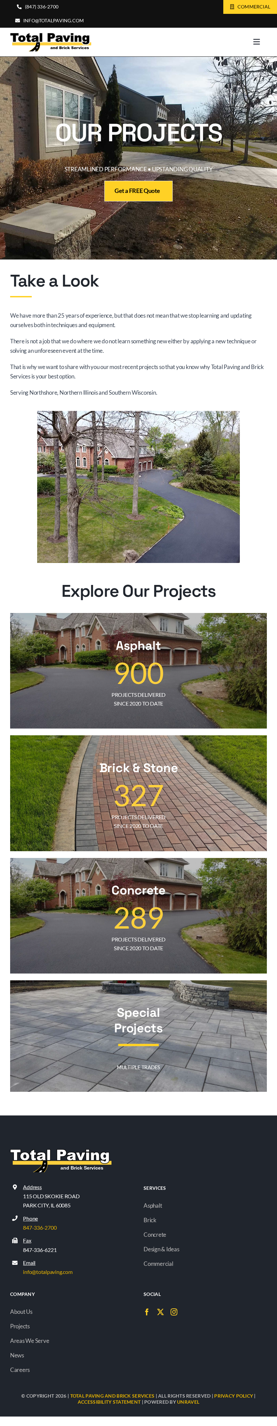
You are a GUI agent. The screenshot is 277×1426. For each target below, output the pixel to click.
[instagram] (174, 1312)
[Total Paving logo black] (50, 35)
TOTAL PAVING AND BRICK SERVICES (112, 1396)
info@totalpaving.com (47, 1272)
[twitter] (160, 1312)
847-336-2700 (39, 1227)
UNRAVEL (188, 1402)
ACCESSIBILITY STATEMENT (109, 1402)
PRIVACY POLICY (233, 1396)
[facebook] (147, 1312)
